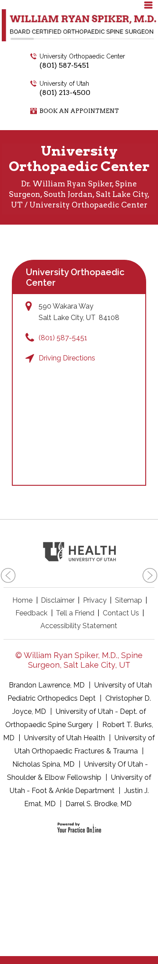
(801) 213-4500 (65, 92)
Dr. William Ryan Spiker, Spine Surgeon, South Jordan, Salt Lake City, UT (79, 194)
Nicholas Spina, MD (43, 764)
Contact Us (121, 613)
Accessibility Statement (78, 626)
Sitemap (128, 600)
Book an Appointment (79, 111)
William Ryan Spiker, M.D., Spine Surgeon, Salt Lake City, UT (83, 660)
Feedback (31, 613)
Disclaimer (58, 600)
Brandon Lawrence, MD (47, 685)
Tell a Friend (75, 613)
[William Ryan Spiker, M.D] (79, 24)
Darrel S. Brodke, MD (98, 804)
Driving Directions (67, 358)
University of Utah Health (64, 738)
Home (22, 600)
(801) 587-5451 (64, 65)
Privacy (95, 600)
